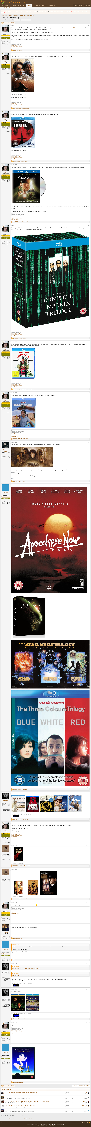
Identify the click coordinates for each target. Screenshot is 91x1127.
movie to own (23, 19)
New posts (3, 7)
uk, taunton (8, 503)
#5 (89, 225)
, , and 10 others (21, 108)
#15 (89, 925)
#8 (89, 442)
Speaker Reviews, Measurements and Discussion (24, 1094)
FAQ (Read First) (6, 5)
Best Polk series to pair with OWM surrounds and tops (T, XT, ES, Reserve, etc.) (27, 1101)
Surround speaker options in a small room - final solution (21, 1092)
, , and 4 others (19, 1018)
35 (8, 22)
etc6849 (6, 1098)
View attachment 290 (25, 968)
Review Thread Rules (15, 45)
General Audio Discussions (22, 1098)
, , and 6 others (20, 789)
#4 (89, 164)
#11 (89, 823)
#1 (89, 25)
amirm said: (14, 944)
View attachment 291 (16, 968)
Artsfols (6, 1094)
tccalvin (85, 1111)
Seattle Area (7, 44)
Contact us (68, 1122)
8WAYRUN (52, 1125)
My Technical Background (16, 46)
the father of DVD (71, 27)
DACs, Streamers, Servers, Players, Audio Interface (24, 1107)
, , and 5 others (20, 161)
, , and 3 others (20, 819)
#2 (89, 54)
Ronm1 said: (15, 966)
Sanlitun (85, 1106)
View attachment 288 (16, 975)
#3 (89, 112)
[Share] (87, 25)
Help (87, 1122)
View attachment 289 (35, 968)
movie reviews (17, 19)
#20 (89, 1045)
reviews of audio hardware (26, 11)
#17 (89, 963)
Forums (29, 5)
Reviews (14, 5)
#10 (89, 793)
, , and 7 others (21, 221)
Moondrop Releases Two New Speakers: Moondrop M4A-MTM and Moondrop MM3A (28, 1110)
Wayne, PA (8, 938)
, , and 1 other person (23, 389)
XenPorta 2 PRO (40, 1125)
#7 (89, 392)
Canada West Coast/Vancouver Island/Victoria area (6, 809)
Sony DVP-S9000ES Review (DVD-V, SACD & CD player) (20, 1106)
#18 (89, 989)
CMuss (6, 1102)
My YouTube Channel (15, 47)
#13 (89, 869)
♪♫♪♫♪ (15, 814)
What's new (35, 5)
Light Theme (4, 1122)
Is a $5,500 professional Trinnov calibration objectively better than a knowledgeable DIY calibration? (33, 1097)
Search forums (9, 7)
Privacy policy (82, 1122)
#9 (89, 485)
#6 (89, 341)
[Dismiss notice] (89, 11)
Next (12, 22)
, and (18, 50)
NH (9, 859)
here (66, 11)
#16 (89, 942)
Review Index (21, 5)
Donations (44, 5)
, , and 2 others (20, 438)
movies (28, 19)
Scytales (6, 1107)
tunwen (6, 1111)
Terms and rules (74, 1122)
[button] (40, 5)
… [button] (6, 22)
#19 (89, 1022)
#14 (89, 902)
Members (51, 5)
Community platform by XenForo (38, 1124)
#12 (89, 845)
